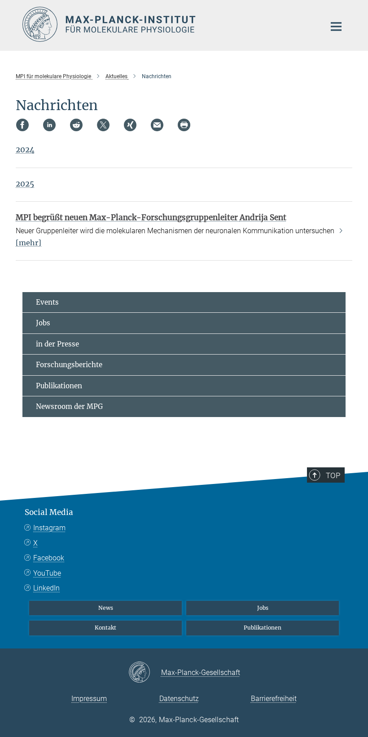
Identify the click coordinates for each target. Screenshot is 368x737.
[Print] (184, 125)
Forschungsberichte (69, 364)
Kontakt (105, 627)
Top (333, 475)
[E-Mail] (157, 125)
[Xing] (130, 125)
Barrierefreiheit (274, 698)
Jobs (43, 323)
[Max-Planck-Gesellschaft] (144, 673)
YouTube (47, 573)
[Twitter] (103, 125)
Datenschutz (179, 698)
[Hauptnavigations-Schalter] (336, 27)
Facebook (48, 558)
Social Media (49, 512)
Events (47, 302)
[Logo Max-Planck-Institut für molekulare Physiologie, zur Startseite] (168, 24)
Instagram (49, 528)
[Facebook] (22, 125)
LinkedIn (46, 588)
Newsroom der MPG (69, 406)
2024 (25, 150)
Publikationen (59, 386)
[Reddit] (76, 125)
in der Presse (57, 344)
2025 (25, 184)
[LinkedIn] (49, 125)
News (105, 607)
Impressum (89, 698)
